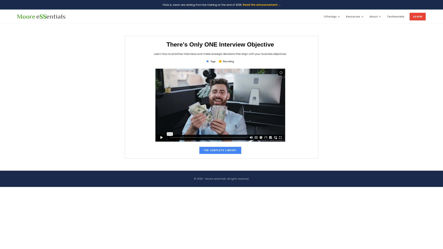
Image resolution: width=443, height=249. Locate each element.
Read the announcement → (262, 5)
